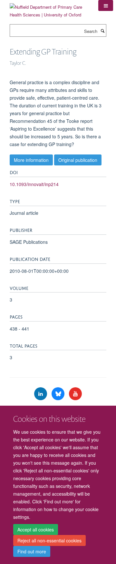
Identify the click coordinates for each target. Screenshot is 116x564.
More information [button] (31, 160)
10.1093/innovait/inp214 (34, 184)
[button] (105, 5)
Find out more (31, 551)
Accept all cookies (35, 529)
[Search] (102, 30)
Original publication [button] (77, 160)
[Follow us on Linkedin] (41, 394)
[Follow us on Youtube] (75, 394)
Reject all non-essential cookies (49, 540)
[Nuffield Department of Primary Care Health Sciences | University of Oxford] (49, 8)
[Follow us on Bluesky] (59, 394)
